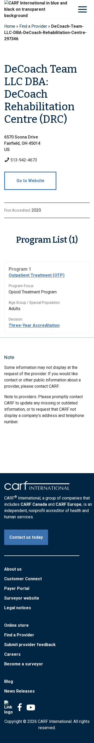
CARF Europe (68, 504)
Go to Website (30, 180)
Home (9, 26)
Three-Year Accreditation (34, 325)
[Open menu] (82, 9)
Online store (16, 625)
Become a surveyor (23, 663)
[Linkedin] (8, 707)
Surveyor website (21, 598)
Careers (12, 654)
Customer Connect (23, 578)
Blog (8, 681)
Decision (15, 319)
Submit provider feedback (30, 644)
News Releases (19, 691)
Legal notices (17, 607)
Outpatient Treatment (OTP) (36, 275)
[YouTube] (31, 707)
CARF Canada (34, 504)
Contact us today (26, 537)
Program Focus (21, 286)
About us (13, 569)
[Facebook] (19, 707)
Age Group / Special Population (34, 302)
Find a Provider (33, 26)
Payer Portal (16, 588)
